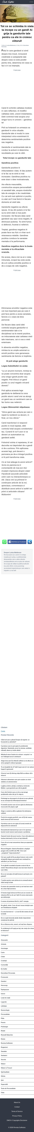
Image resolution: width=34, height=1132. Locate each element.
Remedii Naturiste (7, 1035)
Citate (3, 956)
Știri (2, 1080)
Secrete (3, 1059)
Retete (3, 1039)
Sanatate (4, 1051)
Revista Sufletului (7, 1043)
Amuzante (4, 940)
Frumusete (4, 977)
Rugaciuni (4, 1047)
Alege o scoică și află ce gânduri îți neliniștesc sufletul (16, 812)
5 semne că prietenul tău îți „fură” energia (14, 901)
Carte (3, 952)
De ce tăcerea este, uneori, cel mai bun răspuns (16, 924)
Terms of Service (17, 1111)
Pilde (2, 1018)
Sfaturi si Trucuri (6, 1068)
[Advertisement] (17, 88)
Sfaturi (3, 1064)
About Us (17, 1102)
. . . (31, 1)
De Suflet (4, 969)
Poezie (3, 1022)
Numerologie (5, 1010)
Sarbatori (4, 1055)
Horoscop (4, 985)
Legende (4, 1002)
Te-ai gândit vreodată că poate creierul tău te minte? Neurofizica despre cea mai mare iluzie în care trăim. (17, 868)
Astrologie (4, 948)
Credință (4, 960)
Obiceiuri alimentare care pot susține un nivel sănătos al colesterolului (16, 780)
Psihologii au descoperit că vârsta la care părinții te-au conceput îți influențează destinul (17, 799)
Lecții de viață (5, 998)
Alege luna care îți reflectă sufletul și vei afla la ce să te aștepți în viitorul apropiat (17, 762)
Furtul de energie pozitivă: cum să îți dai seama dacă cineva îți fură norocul (16, 818)
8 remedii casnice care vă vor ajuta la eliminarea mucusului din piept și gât (16, 806)
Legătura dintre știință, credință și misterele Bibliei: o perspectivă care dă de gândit (15, 787)
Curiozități (4, 965)
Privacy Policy (17, 1116)
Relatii (3, 1031)
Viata (2, 1092)
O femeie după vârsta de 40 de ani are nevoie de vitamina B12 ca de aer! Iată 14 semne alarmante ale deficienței (16, 895)
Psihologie (4, 1026)
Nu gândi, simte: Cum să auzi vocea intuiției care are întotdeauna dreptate (17, 906)
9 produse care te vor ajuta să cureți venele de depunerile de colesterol (16, 824)
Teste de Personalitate (8, 1088)
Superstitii (4, 1084)
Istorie (3, 993)
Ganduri (3, 981)
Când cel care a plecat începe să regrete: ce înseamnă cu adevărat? (15, 741)
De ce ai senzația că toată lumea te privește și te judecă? (16, 875)
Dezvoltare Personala (8, 973)
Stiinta (3, 1076)
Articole (3, 944)
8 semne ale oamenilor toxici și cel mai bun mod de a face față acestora (16, 887)
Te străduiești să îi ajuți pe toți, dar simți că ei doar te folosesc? (17, 929)
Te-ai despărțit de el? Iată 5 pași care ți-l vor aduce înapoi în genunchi (17, 768)
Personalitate (5, 1014)
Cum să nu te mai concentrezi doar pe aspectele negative (16, 843)
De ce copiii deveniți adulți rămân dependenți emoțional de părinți (16, 919)
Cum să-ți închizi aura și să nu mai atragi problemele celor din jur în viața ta (14, 793)
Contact (17, 1107)
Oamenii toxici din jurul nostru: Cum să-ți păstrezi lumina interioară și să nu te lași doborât (17, 837)
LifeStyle (4, 1006)
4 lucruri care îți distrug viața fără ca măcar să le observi (16, 774)
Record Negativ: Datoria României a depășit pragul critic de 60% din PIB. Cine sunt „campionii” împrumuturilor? (15, 851)
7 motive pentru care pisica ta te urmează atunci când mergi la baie (16, 881)
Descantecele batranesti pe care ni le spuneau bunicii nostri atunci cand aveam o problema (16, 831)
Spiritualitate (5, 1072)
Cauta (3, 731)
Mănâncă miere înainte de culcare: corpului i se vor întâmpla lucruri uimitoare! (16, 755)
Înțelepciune (5, 989)
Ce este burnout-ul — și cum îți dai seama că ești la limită (17, 913)
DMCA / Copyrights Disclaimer (17, 1120)
